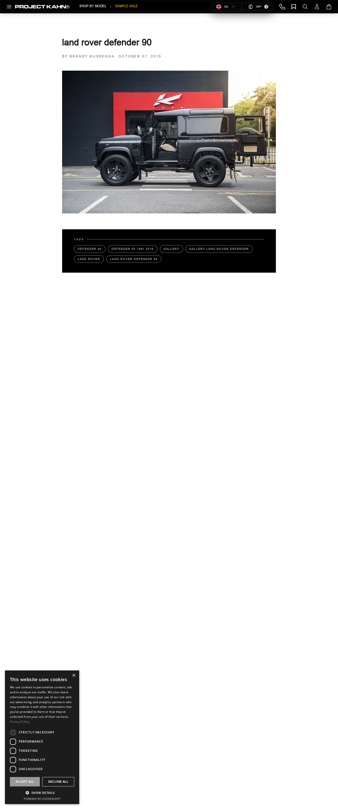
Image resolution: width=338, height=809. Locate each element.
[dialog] (42, 737)
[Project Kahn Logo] (42, 6)
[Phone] (282, 7)
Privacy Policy (19, 722)
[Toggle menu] (9, 7)
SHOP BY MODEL (92, 6)
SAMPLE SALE (126, 6)
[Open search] (305, 7)
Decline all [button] (58, 782)
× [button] (73, 676)
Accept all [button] (25, 782)
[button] (42, 793)
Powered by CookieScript (42, 799)
